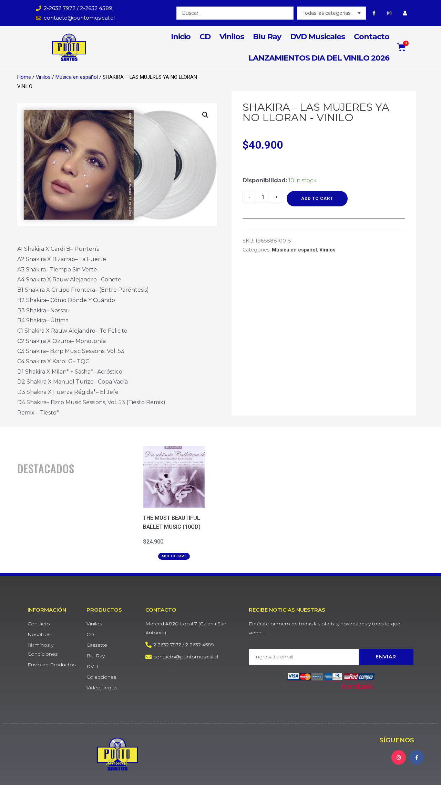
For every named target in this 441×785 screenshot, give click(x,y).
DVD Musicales (317, 36)
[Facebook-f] (374, 13)
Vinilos (231, 36)
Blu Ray (267, 36)
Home (24, 77)
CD (205, 36)
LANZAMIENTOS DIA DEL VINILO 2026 (318, 58)
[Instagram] (389, 13)
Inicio (181, 36)
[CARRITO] (402, 47)
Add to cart (317, 198)
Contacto (371, 36)
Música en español (76, 77)
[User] (405, 13)
